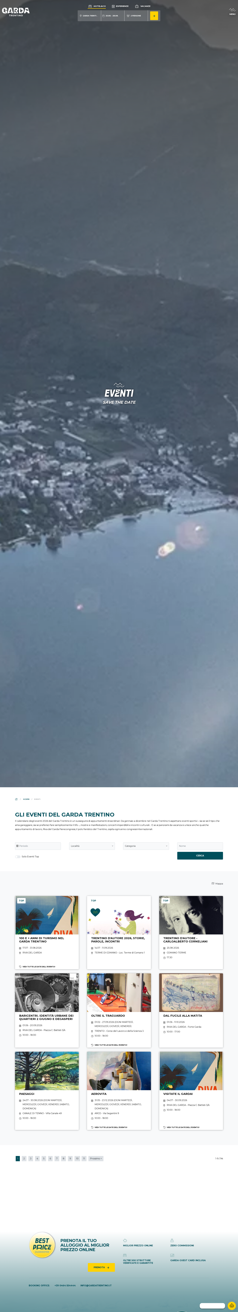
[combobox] (92, 846)
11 (84, 1158)
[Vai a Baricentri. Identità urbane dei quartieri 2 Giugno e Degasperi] (47, 1010)
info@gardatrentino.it (96, 1285)
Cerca (200, 855)
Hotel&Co (99, 6)
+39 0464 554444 (65, 1285)
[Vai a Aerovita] (119, 1091)
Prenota (100, 1267)
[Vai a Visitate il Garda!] (191, 1091)
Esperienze (122, 6)
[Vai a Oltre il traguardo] (119, 1010)
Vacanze (145, 6)
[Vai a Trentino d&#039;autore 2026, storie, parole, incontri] (119, 932)
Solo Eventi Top (30, 856)
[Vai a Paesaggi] (47, 1091)
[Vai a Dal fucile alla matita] (191, 1010)
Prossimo (96, 1158)
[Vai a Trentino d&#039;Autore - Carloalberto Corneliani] (191, 932)
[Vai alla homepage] (16, 11)
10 (77, 1158)
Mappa (219, 883)
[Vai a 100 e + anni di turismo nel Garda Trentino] (47, 932)
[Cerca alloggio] (154, 15)
